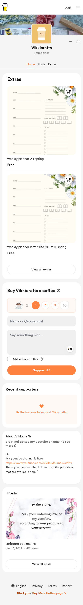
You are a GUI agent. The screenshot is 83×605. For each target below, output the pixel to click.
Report (67, 586)
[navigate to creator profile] (41, 34)
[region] (41, 176)
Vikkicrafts (41, 47)
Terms (52, 586)
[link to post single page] (41, 524)
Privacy (37, 586)
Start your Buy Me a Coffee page (40, 593)
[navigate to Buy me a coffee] (5, 7)
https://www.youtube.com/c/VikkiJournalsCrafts (39, 463)
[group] (41, 125)
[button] (78, 7)
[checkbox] (22, 359)
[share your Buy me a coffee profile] (78, 41)
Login (68, 7)
